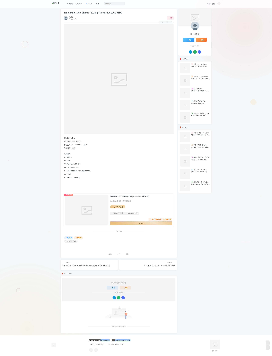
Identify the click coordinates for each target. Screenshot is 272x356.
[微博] (96, 350)
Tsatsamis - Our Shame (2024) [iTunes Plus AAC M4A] (93, 12)
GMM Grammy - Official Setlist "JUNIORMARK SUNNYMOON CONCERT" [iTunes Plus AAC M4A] (200, 160)
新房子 (71, 17)
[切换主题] (268, 347)
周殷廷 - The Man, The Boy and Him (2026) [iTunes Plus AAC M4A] (200, 115)
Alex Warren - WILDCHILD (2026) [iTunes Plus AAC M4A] (200, 91)
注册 (213, 4)
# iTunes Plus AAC (70, 241)
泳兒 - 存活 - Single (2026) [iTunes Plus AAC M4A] (199, 147)
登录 (208, 4)
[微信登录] (118, 297)
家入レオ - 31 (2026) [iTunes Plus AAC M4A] (199, 65)
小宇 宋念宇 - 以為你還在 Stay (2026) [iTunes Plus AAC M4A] (200, 135)
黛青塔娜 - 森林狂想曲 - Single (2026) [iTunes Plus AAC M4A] (200, 78)
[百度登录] (123, 297)
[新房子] (54, 345)
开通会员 (142, 223)
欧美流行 (79, 238)
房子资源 (69, 238)
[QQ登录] (114, 297)
